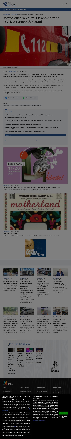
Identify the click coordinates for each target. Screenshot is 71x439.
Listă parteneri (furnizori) (39, 420)
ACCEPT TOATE (63, 413)
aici (15, 426)
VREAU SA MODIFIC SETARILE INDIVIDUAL (63, 417)
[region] (35, 416)
